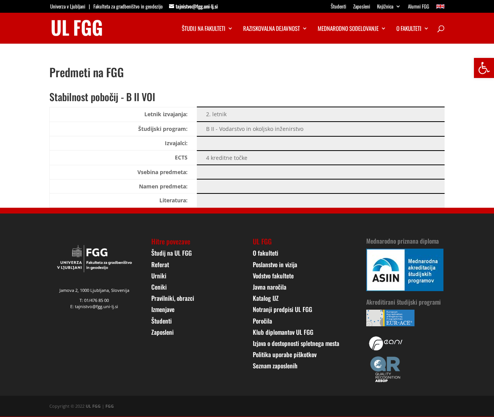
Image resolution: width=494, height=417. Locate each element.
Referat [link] (160, 264)
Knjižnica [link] (385, 7)
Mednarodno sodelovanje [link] (348, 28)
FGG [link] (109, 406)
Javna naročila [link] (269, 287)
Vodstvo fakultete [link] (273, 275)
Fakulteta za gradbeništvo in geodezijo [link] (128, 6)
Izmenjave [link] (162, 309)
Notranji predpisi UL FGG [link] (282, 309)
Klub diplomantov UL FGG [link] (283, 332)
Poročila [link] (262, 320)
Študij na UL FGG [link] (171, 253)
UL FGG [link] (93, 406)
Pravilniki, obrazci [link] (172, 298)
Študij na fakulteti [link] (203, 28)
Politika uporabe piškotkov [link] (284, 354)
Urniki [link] (158, 275)
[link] (484, 68)
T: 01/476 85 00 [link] (94, 300)
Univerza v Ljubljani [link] (67, 6)
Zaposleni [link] (361, 7)
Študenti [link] (338, 7)
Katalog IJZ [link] (266, 298)
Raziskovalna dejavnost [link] (271, 28)
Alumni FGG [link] (418, 7)
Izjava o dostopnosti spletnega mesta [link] (296, 343)
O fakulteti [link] (408, 28)
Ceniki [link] (159, 287)
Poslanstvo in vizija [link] (275, 264)
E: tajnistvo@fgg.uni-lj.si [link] (94, 306)
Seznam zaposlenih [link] (275, 365)
